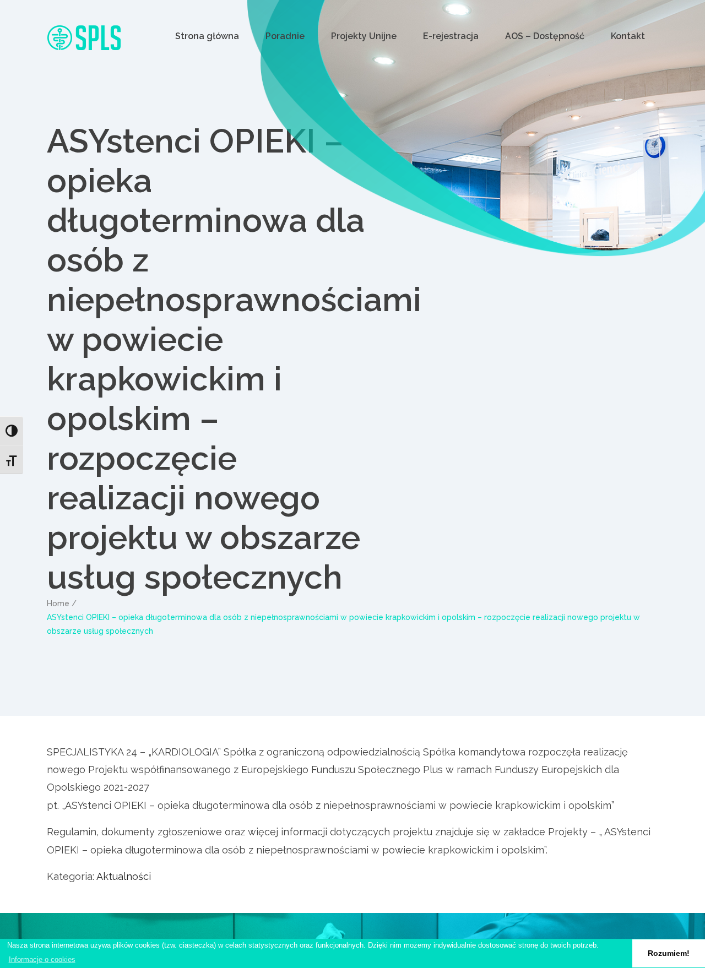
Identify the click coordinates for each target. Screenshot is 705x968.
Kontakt (628, 36)
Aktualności (123, 876)
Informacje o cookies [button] (42, 959)
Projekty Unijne (364, 36)
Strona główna (207, 36)
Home (58, 603)
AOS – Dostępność (544, 36)
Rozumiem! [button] (669, 953)
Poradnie (285, 36)
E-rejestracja (451, 36)
